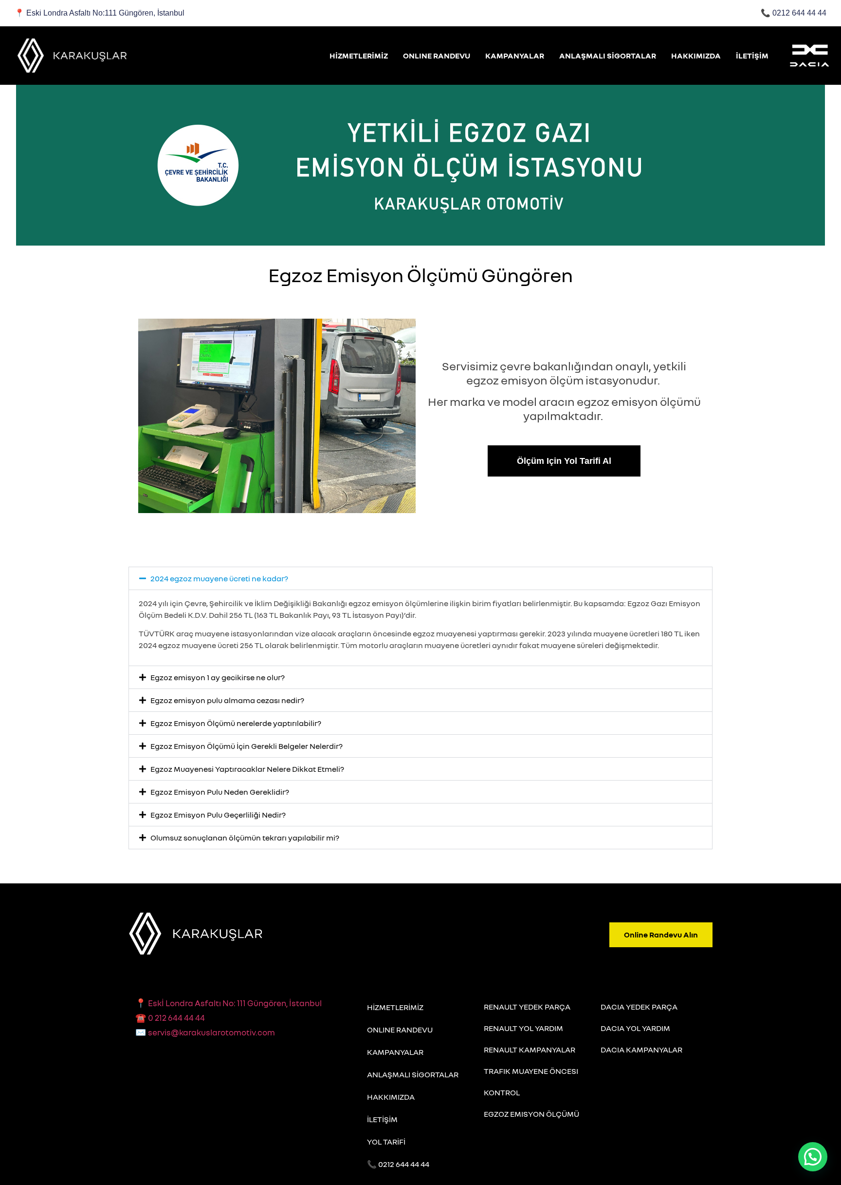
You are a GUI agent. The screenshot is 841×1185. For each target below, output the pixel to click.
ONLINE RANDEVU (436, 55)
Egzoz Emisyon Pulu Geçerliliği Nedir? (218, 815)
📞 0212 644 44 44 (398, 1164)
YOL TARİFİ (386, 1142)
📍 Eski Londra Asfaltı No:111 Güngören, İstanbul (99, 13)
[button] (420, 578)
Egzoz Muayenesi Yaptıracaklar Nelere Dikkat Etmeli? (247, 769)
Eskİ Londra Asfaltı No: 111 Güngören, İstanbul (235, 1003)
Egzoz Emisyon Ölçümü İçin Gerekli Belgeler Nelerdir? (246, 746)
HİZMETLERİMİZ (358, 55)
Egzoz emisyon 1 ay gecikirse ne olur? (217, 677)
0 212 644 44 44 (170, 1018)
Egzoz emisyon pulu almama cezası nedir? (227, 700)
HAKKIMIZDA (696, 55)
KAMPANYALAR (514, 55)
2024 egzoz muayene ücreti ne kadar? (219, 578)
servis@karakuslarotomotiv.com (205, 1032)
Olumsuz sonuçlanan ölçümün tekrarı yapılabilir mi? (244, 837)
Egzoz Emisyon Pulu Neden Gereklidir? (219, 792)
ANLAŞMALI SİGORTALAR (607, 55)
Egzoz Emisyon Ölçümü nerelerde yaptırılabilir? (235, 723)
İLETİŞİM (752, 55)
